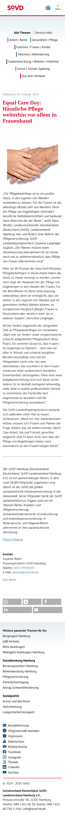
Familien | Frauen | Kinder (33, 47)
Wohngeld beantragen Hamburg (23, 652)
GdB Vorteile (11, 641)
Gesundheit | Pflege (45, 40)
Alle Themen (22, 33)
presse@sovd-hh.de (26, 572)
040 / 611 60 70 (24, 804)
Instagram (14, 757)
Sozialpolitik (11, 696)
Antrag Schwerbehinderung (21, 688)
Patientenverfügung (16, 682)
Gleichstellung (12, 707)
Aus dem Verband (33, 76)
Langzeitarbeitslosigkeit (18, 712)
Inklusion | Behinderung (33, 54)
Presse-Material (13, 539)
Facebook (14, 752)
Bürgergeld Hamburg (16, 636)
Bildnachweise (17, 747)
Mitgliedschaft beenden (23, 731)
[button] (12, 602)
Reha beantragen (14, 647)
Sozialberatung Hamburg (19, 660)
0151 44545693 (24, 568)
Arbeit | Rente (18, 40)
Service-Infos (43, 33)
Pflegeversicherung (15, 677)
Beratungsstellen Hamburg (20, 666)
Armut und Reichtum (16, 701)
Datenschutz (15, 741)
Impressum (15, 736)
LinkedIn (13, 767)
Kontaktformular (18, 725)
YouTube (13, 772)
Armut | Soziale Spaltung (33, 69)
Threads (12, 762)
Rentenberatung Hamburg (19, 671)
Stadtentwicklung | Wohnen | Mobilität (33, 61)
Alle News (9, 580)
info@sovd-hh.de (34, 809)
